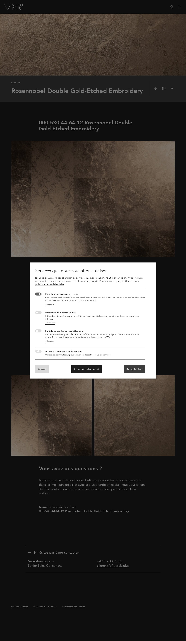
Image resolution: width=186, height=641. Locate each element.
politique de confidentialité (49, 284)
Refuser (41, 369)
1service (49, 304)
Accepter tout (134, 369)
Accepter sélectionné (86, 369)
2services (50, 322)
